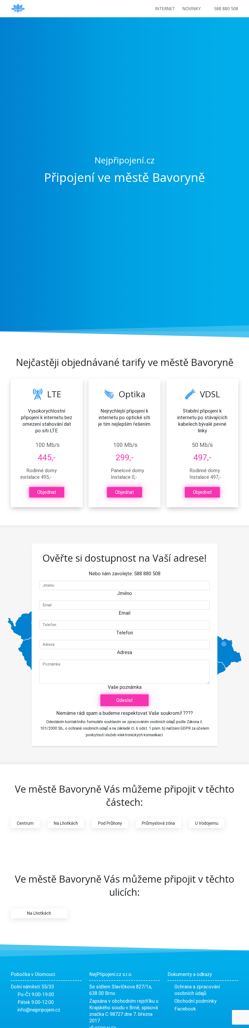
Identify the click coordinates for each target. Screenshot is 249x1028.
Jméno (124, 593)
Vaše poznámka (125, 687)
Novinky (191, 8)
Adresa (124, 652)
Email (124, 613)
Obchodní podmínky (195, 1001)
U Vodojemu (206, 823)
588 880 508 (226, 8)
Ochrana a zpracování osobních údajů (197, 990)
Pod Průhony (110, 823)
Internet (165, 8)
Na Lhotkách (66, 823)
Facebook (185, 1009)
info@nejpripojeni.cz (39, 1010)
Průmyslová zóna (158, 823)
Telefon (124, 633)
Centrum (25, 823)
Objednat (46, 492)
